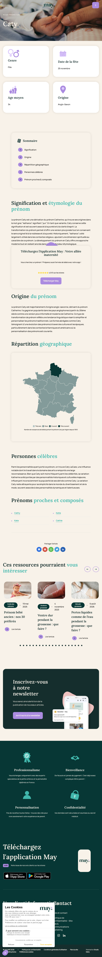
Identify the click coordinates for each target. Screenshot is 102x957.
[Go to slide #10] (49, 645)
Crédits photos (11, 952)
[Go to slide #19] (78, 645)
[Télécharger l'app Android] (39, 876)
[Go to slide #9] (46, 645)
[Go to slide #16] (68, 645)
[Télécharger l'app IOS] (15, 876)
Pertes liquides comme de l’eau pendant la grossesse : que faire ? (82, 621)
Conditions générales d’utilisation (55, 950)
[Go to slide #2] (23, 645)
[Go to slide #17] (72, 645)
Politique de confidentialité (31, 950)
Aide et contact (60, 913)
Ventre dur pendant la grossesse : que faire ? (48, 622)
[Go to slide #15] (65, 645)
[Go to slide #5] (33, 645)
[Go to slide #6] (36, 645)
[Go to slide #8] (43, 645)
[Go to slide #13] (59, 645)
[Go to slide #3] (26, 645)
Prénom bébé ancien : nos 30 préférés (14, 616)
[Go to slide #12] (55, 645)
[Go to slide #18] (75, 645)
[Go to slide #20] (81, 645)
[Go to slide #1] (20, 645)
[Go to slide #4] (30, 645)
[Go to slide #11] (52, 645)
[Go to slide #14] (62, 645)
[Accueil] (49, 5)
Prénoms (12, 15)
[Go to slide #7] (39, 645)
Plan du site (74, 950)
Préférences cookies (26, 952)
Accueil (5, 15)
